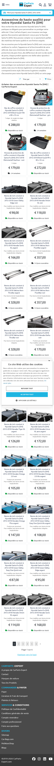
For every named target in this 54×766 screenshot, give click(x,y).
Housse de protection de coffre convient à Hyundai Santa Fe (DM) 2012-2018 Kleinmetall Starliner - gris (40, 111)
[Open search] (40, 5)
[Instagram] (39, 759)
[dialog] (27, 383)
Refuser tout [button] (27, 388)
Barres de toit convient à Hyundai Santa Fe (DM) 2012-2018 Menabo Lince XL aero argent (40, 428)
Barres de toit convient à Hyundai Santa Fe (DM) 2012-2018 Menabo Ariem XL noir (40, 199)
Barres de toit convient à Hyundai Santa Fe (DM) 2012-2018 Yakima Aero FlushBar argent (40, 244)
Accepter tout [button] (27, 394)
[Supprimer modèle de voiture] (49, 12)
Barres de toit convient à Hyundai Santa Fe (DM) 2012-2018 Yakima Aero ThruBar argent (14, 289)
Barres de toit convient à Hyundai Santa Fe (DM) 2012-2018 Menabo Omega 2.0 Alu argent (40, 472)
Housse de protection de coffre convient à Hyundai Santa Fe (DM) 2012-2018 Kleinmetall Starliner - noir (14, 156)
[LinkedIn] (45, 759)
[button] (27, 400)
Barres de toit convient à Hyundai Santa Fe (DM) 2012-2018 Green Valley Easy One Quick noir (14, 566)
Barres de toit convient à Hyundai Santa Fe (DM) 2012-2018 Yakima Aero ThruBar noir (14, 334)
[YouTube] (50, 759)
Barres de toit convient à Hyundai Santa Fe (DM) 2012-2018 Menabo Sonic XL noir (40, 611)
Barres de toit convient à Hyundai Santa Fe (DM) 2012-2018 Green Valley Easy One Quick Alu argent (40, 519)
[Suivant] (40, 644)
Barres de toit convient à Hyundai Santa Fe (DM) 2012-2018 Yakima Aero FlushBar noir (40, 289)
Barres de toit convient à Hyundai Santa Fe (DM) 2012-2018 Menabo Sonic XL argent (14, 244)
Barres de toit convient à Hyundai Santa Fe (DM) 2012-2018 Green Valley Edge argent (40, 566)
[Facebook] (34, 759)
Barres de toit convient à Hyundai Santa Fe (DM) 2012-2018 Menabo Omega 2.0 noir (14, 472)
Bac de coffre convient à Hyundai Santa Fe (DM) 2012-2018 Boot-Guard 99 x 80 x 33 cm (40, 156)
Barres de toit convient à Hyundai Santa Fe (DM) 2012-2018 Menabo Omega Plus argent (14, 519)
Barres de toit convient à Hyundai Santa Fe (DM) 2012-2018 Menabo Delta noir (40, 334)
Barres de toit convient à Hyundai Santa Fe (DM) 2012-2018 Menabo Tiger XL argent (14, 428)
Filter (49, 79)
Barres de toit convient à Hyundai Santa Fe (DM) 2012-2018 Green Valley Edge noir (14, 199)
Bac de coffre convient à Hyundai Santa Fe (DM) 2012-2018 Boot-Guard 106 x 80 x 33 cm (14, 111)
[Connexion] (45, 4)
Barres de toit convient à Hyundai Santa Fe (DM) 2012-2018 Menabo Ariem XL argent (14, 611)
